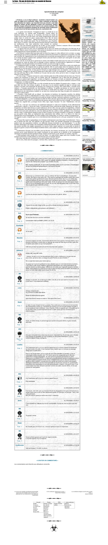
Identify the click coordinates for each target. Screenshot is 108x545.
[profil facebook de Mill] (21, 281)
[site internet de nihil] (20, 336)
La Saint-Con (36, 506)
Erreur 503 (36, 511)
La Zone (31, 1)
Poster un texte (48, 503)
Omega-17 (19, 250)
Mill (55, 15)
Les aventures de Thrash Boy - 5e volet (88, 100)
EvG (19, 173)
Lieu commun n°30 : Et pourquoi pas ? (88, 159)
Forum (35, 507)
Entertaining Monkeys (68, 505)
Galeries (35, 509)
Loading (19, 344)
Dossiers (46, 507)
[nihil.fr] (67, 503)
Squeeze (67, 507)
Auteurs (46, 517)
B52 (19, 374)
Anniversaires (47, 514)
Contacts (35, 505)
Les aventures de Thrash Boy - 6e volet (88, 80)
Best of (46, 510)
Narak (20, 302)
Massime (20, 238)
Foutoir (35, 510)
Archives (46, 513)
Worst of (46, 511)
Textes (49, 502)
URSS (55, 505)
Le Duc (19, 201)
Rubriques (46, 506)
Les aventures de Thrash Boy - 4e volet (88, 120)
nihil (19, 329)
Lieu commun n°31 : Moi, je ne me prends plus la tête (89, 140)
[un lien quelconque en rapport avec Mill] (18, 281)
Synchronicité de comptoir (54, 12)
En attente (46, 505)
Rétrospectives (48, 515)
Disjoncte (88, 32)
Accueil (38, 502)
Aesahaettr (19, 155)
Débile (91, 30)
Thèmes (85, 30)
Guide (35, 503)
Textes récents (58, 503)
